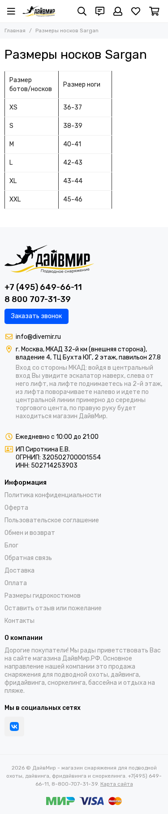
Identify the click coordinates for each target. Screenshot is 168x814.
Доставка (19, 570)
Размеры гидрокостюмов (42, 596)
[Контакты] (100, 11)
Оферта (16, 508)
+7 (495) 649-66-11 (43, 287)
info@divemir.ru (38, 337)
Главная (15, 30)
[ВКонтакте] (14, 726)
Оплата (15, 583)
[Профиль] (118, 11)
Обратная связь (28, 558)
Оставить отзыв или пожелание (53, 608)
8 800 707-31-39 (37, 299)
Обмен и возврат (29, 533)
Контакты (19, 621)
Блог (11, 545)
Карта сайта (116, 784)
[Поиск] (82, 11)
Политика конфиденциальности (52, 495)
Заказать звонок (36, 316)
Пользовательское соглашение (51, 520)
